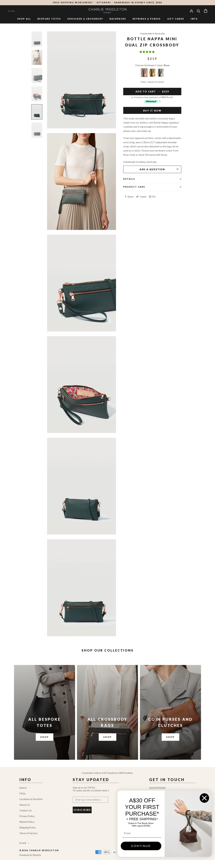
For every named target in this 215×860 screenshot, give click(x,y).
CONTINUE (141, 846)
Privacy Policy (27, 816)
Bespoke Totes (49, 19)
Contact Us (25, 810)
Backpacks (118, 19)
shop (107, 737)
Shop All (24, 19)
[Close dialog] (204, 798)
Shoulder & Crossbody (85, 19)
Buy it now (152, 110)
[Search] (198, 10)
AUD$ (11, 11)
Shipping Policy (27, 827)
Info (194, 19)
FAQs (22, 793)
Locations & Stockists (31, 798)
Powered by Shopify (30, 854)
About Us (24, 804)
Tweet (142, 196)
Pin (154, 196)
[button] (147, 51)
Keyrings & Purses (147, 19)
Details (129, 179)
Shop (44, 737)
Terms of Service (28, 833)
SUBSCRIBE (82, 810)
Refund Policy (26, 821)
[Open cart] (205, 11)
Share (130, 196)
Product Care (134, 187)
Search (23, 787)
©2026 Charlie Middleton (39, 850)
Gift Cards (175, 19)
